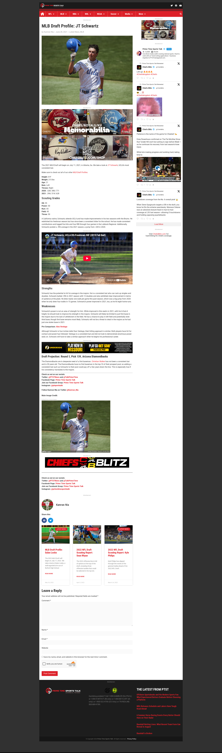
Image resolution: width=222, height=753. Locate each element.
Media (127, 14)
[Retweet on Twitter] (140, 63)
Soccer (113, 14)
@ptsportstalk (57, 385)
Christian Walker (98, 361)
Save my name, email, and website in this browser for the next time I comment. (75, 657)
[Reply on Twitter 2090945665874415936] (138, 119)
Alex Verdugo (61, 327)
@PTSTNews (54, 377)
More (141, 14)
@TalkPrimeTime (70, 377)
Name (45, 630)
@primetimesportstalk (60, 489)
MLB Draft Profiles (80, 172)
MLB (62, 14)
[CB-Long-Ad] (87, 467)
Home (42, 14)
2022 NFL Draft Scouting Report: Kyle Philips (118, 552)
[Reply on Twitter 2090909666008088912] (138, 185)
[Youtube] (180, 6)
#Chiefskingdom (143, 74)
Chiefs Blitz (147, 67)
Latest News (74, 32)
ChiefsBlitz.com (159, 234)
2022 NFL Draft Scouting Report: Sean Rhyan (85, 552)
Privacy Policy (131, 739)
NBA (74, 14)
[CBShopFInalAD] (87, 160)
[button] (180, 14)
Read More (49, 573)
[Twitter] (172, 6)
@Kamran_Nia (73, 390)
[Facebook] (176, 6)
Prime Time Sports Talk (65, 380)
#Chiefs (154, 74)
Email (45, 639)
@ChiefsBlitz (160, 67)
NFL (50, 14)
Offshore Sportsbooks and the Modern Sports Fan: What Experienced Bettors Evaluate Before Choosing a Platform (158, 697)
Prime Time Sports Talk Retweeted (152, 63)
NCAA (99, 14)
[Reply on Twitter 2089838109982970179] (138, 218)
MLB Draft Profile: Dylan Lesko (54, 551)
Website (45, 648)
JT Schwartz (113, 165)
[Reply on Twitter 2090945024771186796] (138, 78)
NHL (87, 14)
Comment (46, 601)
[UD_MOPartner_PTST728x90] (87, 352)
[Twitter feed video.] (149, 106)
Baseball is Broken (144, 733)
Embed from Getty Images (49, 399)
